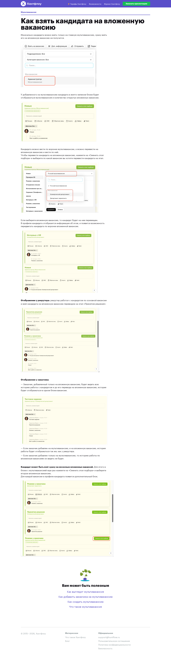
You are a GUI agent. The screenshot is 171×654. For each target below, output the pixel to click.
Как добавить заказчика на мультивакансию (86, 596)
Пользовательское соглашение (114, 640)
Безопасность (105, 648)
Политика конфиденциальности (114, 644)
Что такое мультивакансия (85, 606)
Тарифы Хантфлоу (78, 3)
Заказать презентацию (136, 4)
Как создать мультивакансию (86, 601)
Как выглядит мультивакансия (85, 591)
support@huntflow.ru (109, 637)
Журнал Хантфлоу (112, 3)
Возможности (95, 3)
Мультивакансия (28, 12)
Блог (67, 640)
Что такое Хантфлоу (75, 637)
